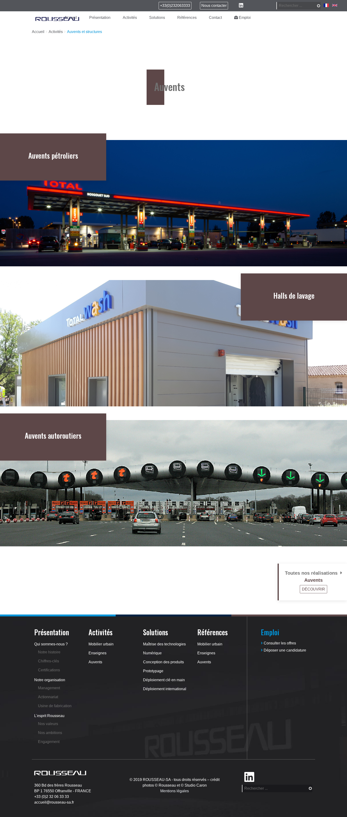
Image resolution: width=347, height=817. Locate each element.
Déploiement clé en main (164, 680)
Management (49, 688)
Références (187, 18)
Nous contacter (214, 6)
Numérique (152, 653)
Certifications (49, 670)
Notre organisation (49, 680)
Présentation (99, 18)
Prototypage (153, 671)
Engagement (48, 742)
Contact (215, 18)
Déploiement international (164, 689)
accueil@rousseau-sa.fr (54, 802)
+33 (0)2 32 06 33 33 (51, 797)
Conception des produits (163, 662)
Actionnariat (48, 697)
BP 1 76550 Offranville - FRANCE (62, 791)
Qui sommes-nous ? (51, 644)
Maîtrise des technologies (164, 644)
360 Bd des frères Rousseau (58, 785)
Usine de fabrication (55, 706)
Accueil (38, 32)
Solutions (157, 18)
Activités (130, 18)
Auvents (95, 662)
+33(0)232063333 (175, 6)
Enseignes (97, 653)
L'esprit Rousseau (49, 716)
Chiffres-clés (48, 661)
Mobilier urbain (101, 644)
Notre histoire (49, 652)
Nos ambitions (50, 733)
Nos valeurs (48, 724)
